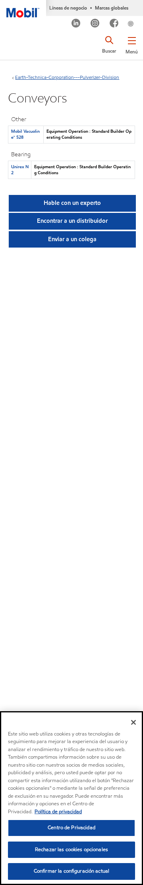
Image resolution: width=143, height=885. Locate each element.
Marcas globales (111, 7)
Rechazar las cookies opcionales (71, 849)
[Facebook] (114, 24)
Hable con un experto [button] (72, 203)
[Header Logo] (23, 9)
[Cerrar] (133, 722)
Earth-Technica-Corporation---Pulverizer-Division (67, 77)
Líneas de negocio (68, 7)
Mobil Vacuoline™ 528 (25, 134)
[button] (131, 44)
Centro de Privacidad (71, 827)
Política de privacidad (58, 811)
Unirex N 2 (20, 169)
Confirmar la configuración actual (71, 871)
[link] (140, 17)
